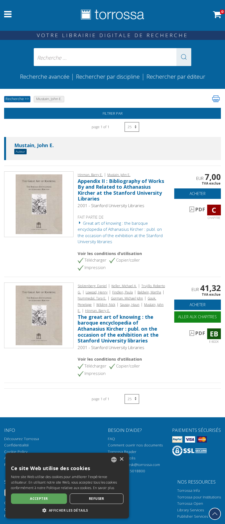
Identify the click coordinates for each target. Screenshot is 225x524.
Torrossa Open (190, 503)
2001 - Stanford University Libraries (111, 205)
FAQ (111, 438)
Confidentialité (16, 445)
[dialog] (67, 485)
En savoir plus (103, 487)
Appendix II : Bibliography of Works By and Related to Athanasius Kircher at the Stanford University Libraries (121, 190)
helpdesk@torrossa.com (139, 464)
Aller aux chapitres (197, 316)
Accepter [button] (39, 498)
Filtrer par (113, 113)
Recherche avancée (45, 76)
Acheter (198, 193)
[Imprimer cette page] (216, 98)
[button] (183, 57)
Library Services (190, 509)
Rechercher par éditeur (176, 76)
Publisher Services (192, 516)
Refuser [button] (96, 498)
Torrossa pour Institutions (199, 497)
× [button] (121, 459)
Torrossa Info (188, 490)
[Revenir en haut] (215, 514)
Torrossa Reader (122, 451)
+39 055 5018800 (130, 470)
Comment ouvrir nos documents (135, 445)
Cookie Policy (15, 451)
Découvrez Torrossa (21, 438)
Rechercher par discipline (108, 76)
